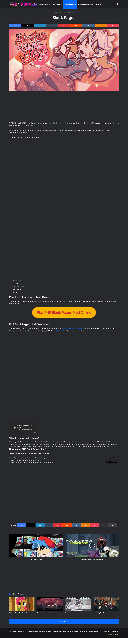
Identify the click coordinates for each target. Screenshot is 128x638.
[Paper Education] (78, 604)
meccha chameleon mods (91, 631)
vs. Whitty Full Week (100, 613)
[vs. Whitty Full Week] (106, 604)
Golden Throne (44, 4)
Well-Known (57, 4)
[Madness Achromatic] (50, 604)
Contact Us (115, 631)
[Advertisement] (64, 107)
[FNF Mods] (23, 4)
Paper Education (70, 613)
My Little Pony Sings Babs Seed (19, 613)
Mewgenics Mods (44, 631)
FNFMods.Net (60, 331)
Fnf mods (12, 631)
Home (56, 12)
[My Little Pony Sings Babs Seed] (21, 604)
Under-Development (85, 4)
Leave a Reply (64, 621)
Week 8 (98, 4)
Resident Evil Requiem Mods (64, 631)
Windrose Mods (78, 631)
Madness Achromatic (44, 613)
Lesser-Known (70, 4)
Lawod (54, 631)
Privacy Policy (107, 631)
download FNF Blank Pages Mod (72, 328)
